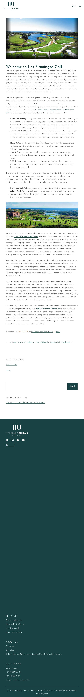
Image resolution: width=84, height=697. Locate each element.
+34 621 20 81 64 (13, 676)
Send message (12, 668)
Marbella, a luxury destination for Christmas (25, 402)
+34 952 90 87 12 (13, 672)
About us (10, 646)
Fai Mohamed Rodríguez (42, 331)
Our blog (10, 650)
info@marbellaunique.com (17, 680)
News (58, 331)
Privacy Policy (37, 691)
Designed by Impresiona (65, 691)
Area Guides (11, 365)
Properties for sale (14, 620)
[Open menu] (79, 6)
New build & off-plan (15, 624)
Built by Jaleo (42, 694)
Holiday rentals (12, 628)
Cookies (49, 691)
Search (72, 386)
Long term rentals (14, 632)
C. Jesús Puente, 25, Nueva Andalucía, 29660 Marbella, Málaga (34, 654)
